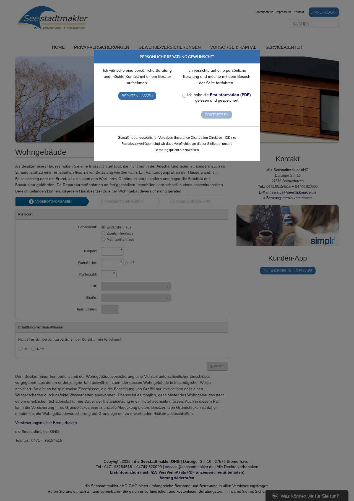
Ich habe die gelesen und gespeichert (218, 97)
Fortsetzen (217, 114)
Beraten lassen (137, 95)
